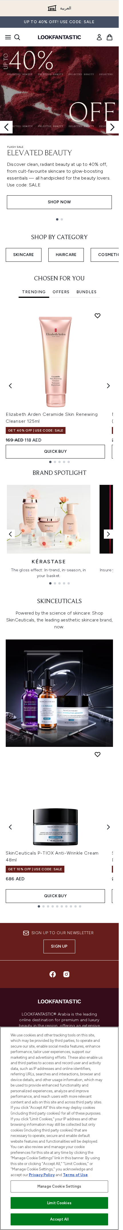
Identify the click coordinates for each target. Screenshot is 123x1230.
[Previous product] (10, 827)
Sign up (59, 946)
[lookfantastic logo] (59, 37)
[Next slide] (112, 127)
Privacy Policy (42, 1175)
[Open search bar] (17, 37)
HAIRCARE (66, 254)
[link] (99, 37)
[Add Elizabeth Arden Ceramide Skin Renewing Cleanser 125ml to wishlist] (97, 315)
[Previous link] (10, 534)
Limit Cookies (59, 1203)
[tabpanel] (59, 385)
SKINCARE (23, 254)
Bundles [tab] (86, 292)
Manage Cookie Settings (59, 1186)
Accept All (59, 1219)
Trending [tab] (34, 292)
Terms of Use (75, 1175)
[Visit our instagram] (66, 974)
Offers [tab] (61, 292)
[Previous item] (10, 385)
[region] (59, 1128)
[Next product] (108, 827)
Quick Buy (55, 451)
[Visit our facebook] (52, 974)
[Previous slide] (6, 127)
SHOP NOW (59, 202)
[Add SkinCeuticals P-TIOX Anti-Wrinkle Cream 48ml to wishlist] (97, 754)
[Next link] (108, 534)
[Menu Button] (6, 37)
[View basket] (109, 37)
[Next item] (108, 385)
